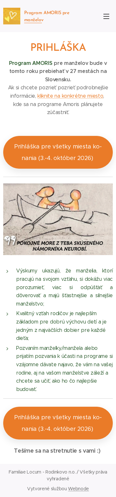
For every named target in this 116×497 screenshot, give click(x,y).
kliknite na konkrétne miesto (70, 96)
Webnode (78, 489)
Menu (106, 16)
